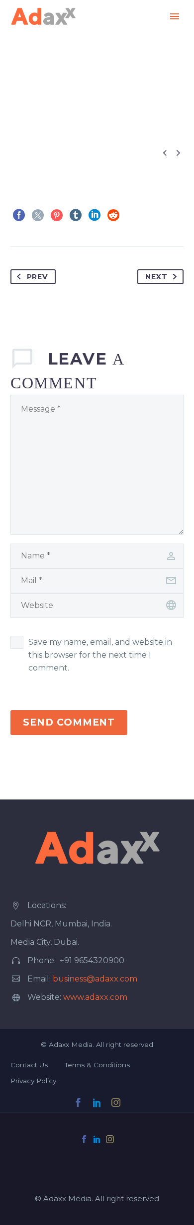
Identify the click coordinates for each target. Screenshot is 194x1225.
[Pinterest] (57, 215)
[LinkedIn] (94, 215)
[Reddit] (113, 215)
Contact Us (29, 1065)
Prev (37, 276)
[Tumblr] (76, 215)
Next (156, 276)
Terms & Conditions (97, 1065)
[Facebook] (19, 215)
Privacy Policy (33, 1081)
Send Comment (69, 722)
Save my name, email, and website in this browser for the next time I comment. (100, 655)
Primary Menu (175, 16)
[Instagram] (110, 1139)
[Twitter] (38, 215)
